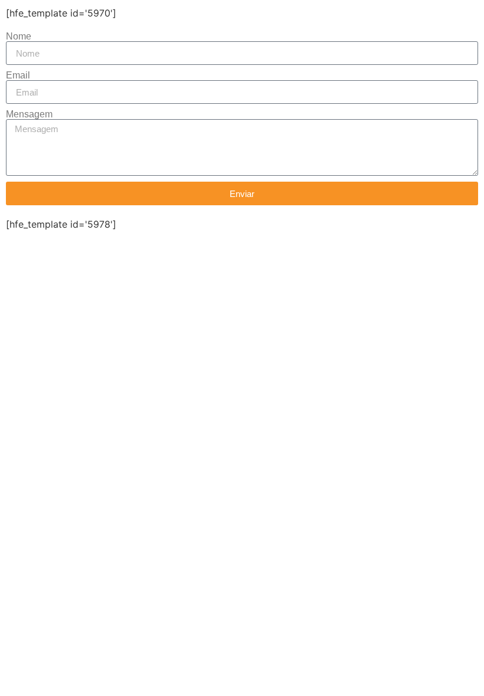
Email (18, 75)
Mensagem (29, 114)
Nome (18, 36)
